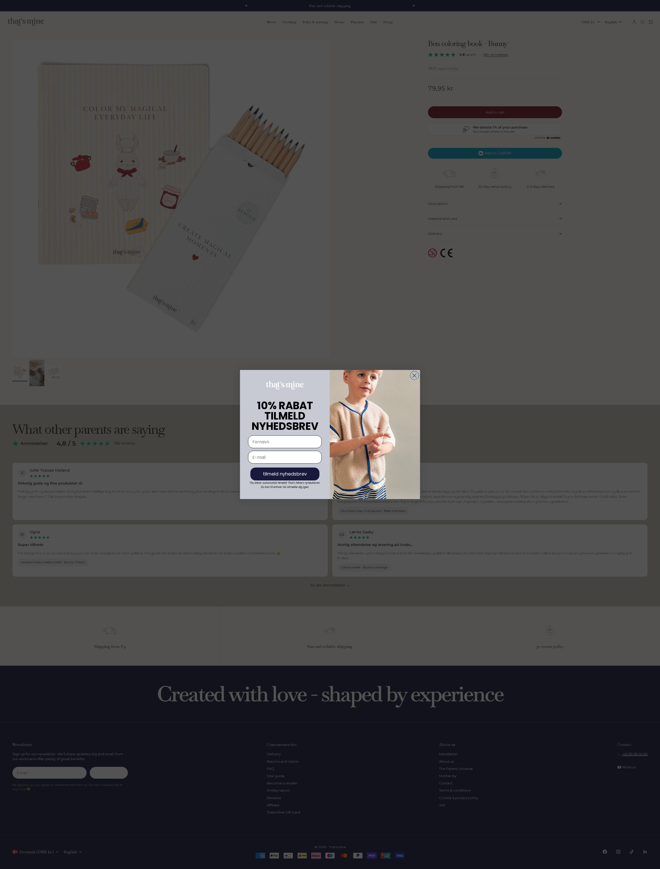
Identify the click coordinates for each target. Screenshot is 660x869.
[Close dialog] (414, 375)
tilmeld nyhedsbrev (285, 474)
